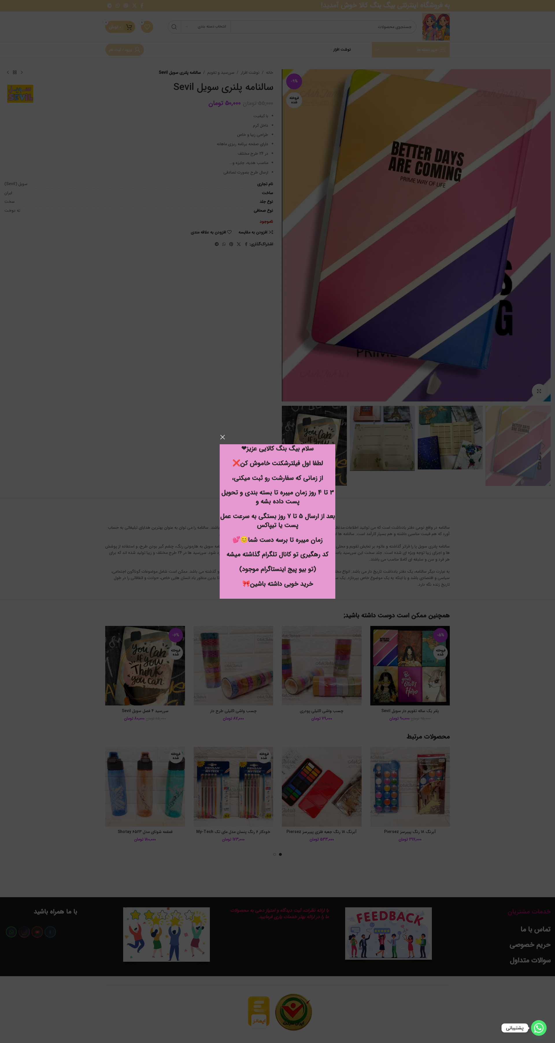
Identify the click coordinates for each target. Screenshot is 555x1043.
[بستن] (222, 437)
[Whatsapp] (539, 1028)
